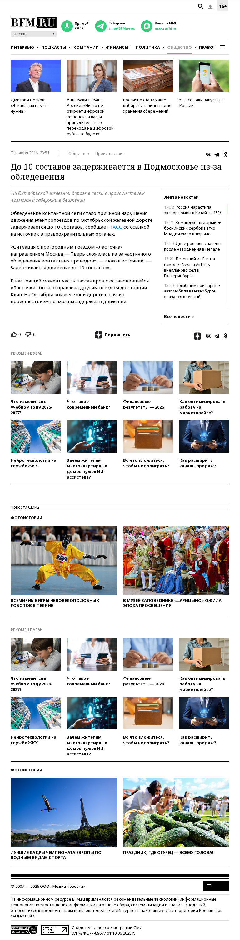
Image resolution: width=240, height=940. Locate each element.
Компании (86, 47)
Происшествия (110, 153)
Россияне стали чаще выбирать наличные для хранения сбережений (147, 105)
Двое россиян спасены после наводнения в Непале (192, 246)
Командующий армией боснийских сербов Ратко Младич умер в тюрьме (193, 228)
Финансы (117, 47)
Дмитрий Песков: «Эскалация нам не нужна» (30, 105)
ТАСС (116, 227)
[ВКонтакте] (208, 154)
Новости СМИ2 (25, 507)
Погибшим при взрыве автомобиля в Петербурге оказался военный (192, 290)
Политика (148, 47)
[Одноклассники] (225, 154)
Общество (179, 47)
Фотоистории (26, 518)
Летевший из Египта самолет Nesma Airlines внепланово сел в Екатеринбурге (189, 267)
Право (206, 47)
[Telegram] (217, 154)
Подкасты (53, 47)
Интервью (22, 47)
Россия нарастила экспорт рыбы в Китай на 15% (192, 210)
